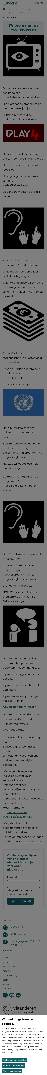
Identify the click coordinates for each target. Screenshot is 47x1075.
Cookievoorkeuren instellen (14, 1060)
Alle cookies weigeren (12, 1071)
